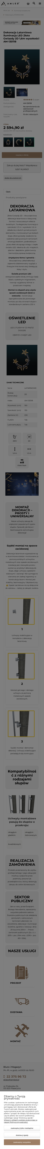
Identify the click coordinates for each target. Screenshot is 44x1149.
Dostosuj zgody (22, 1135)
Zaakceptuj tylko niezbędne (22, 1128)
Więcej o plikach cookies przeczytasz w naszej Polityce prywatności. (20, 1121)
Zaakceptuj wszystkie (22, 1142)
